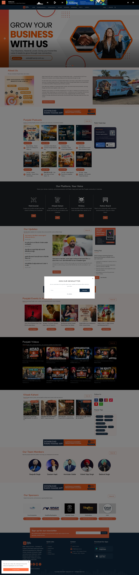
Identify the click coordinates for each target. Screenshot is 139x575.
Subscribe (84, 290)
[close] (28, 562)
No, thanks (69, 294)
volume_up (133, 2)
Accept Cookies (16, 569)
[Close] (92, 278)
